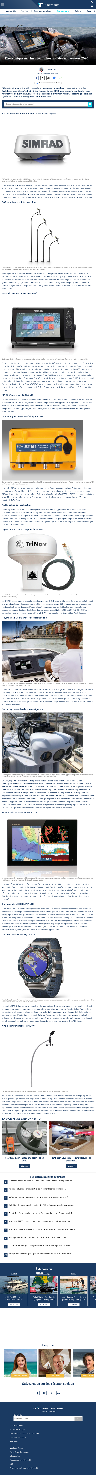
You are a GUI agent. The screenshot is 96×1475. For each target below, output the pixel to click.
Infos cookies (15, 1456)
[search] (92, 2)
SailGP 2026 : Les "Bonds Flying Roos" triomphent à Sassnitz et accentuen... (43, 1299)
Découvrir (14, 1305)
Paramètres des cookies (19, 1452)
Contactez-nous (16, 1426)
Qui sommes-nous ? (18, 1437)
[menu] (2, 4)
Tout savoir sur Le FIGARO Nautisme (24, 1433)
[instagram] (44, 1393)
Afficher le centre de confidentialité (24, 1468)
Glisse (73, 1273)
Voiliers (25, 11)
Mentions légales (16, 1448)
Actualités (11, 11)
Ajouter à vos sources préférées (49, 83)
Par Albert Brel (51, 69)
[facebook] (38, 1393)
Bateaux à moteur (43, 11)
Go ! (78, 1419)
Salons (78, 11)
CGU (12, 1464)
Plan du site (14, 1441)
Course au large (43, 1273)
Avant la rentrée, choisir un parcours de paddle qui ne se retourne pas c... (74, 1299)
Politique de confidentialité (20, 1460)
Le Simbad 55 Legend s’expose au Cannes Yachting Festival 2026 (14, 1299)
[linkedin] (58, 1393)
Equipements (63, 11)
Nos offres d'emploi (17, 1429)
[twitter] (51, 1393)
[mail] (92, 6)
